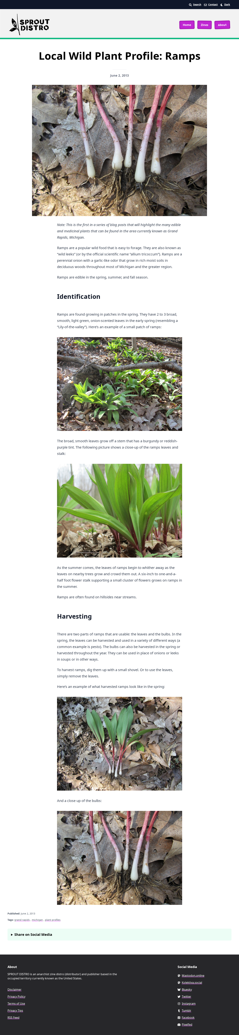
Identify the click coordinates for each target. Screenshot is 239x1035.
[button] (225, 4)
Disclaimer (15, 989)
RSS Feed (13, 1017)
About (222, 25)
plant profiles (53, 919)
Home (187, 25)
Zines (204, 25)
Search (197, 4)
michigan (37, 919)
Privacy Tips (15, 1010)
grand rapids (22, 919)
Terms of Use (16, 1003)
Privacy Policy (16, 996)
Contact (213, 4)
